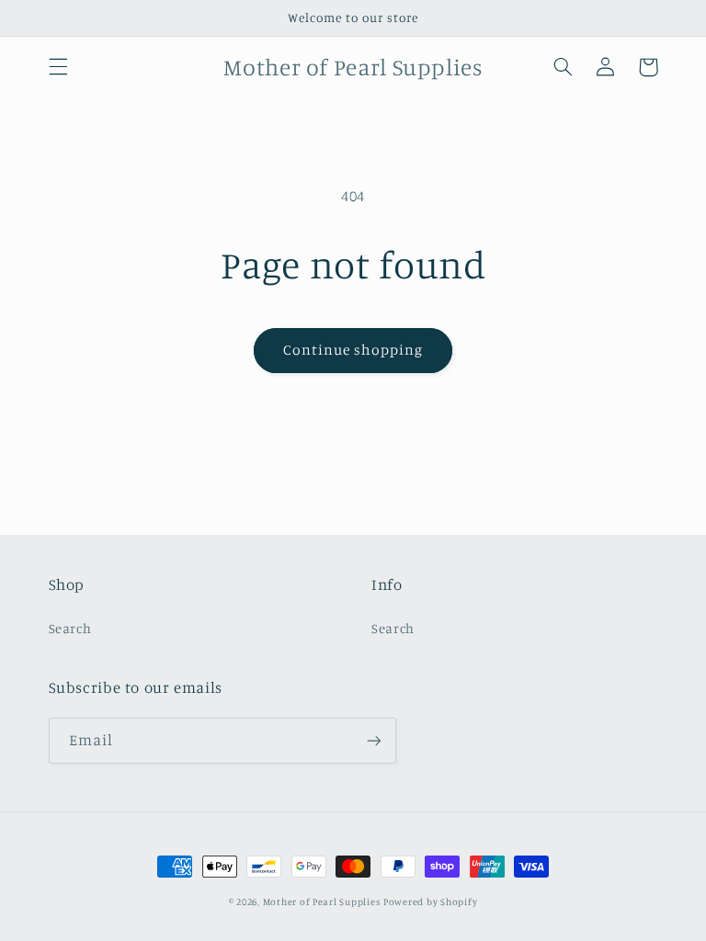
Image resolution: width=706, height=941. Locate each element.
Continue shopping (353, 349)
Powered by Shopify (430, 901)
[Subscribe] (373, 740)
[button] (58, 67)
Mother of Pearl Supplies (322, 901)
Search (70, 628)
